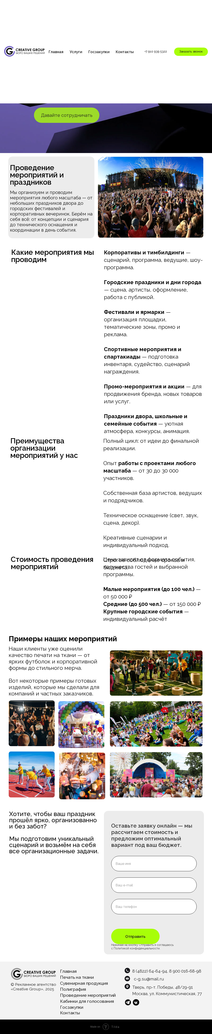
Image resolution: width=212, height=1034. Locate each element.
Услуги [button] (76, 52)
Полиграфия (73, 989)
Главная (56, 52)
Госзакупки (99, 52)
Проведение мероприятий (88, 995)
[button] (191, 52)
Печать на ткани (77, 977)
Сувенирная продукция (84, 983)
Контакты (125, 52)
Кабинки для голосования (87, 1001)
